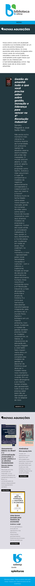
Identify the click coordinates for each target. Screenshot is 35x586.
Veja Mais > (6, 490)
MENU (19, 22)
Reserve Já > (19, 406)
